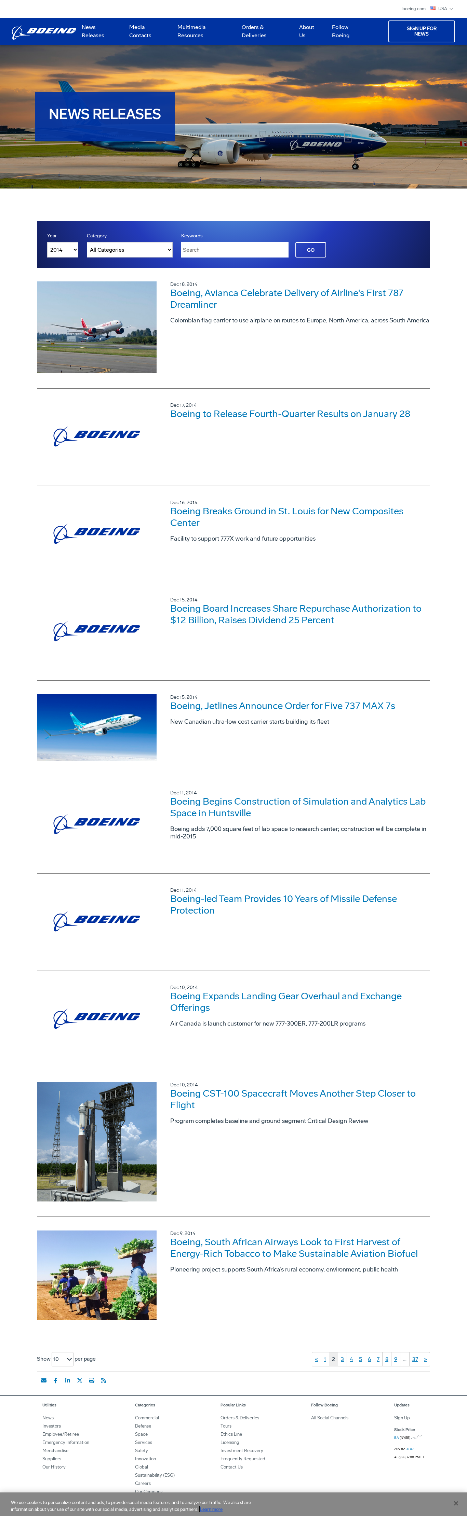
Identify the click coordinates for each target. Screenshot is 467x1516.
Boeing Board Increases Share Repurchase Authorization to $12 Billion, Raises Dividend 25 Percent (296, 614)
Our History (54, 1467)
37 (415, 1359)
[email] (44, 1380)
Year (52, 236)
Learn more (211, 1509)
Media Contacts (140, 31)
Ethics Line (231, 1434)
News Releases (93, 31)
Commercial (147, 1417)
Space (141, 1434)
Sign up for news (422, 31)
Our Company (149, 1491)
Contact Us (232, 1467)
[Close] (456, 1503)
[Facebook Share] (56, 1380)
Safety (141, 1450)
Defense (143, 1426)
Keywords (192, 236)
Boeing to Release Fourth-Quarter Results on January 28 (290, 413)
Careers (143, 1483)
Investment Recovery (242, 1450)
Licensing (230, 1442)
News (48, 1417)
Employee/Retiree (60, 1434)
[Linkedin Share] (68, 1380)
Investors (51, 1426)
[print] (91, 1380)
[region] (233, 1504)
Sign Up (402, 1417)
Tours (226, 1426)
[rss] (103, 1380)
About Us (304, 34)
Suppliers (51, 1458)
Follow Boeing (340, 31)
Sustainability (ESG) (155, 1475)
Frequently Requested (243, 1458)
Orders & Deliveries (251, 34)
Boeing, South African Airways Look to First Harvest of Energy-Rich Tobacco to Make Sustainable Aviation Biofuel (294, 1247)
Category (97, 236)
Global (141, 1467)
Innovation (145, 1458)
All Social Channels (329, 1417)
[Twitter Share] (80, 1380)
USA (443, 8)
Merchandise (55, 1450)
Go (311, 250)
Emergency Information (65, 1442)
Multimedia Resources (188, 34)
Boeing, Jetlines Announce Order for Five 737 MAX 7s (282, 705)
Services (143, 1442)
